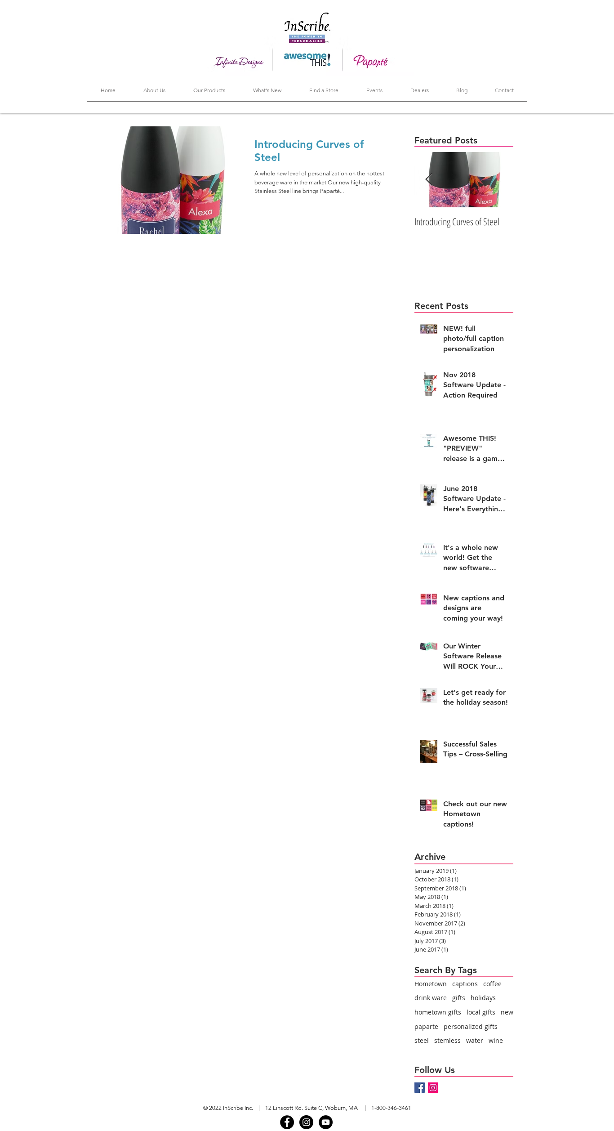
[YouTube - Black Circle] (326, 1122)
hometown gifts (437, 1012)
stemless (447, 1040)
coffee (492, 983)
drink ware (430, 997)
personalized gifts (471, 1026)
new (507, 1012)
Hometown (430, 983)
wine (496, 1040)
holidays (483, 997)
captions (465, 983)
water (474, 1040)
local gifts (481, 1012)
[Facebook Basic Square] (419, 1087)
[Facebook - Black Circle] (287, 1122)
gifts (458, 997)
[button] (209, 93)
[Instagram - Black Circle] (306, 1122)
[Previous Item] (429, 180)
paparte (426, 1026)
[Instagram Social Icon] (433, 1087)
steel (421, 1040)
